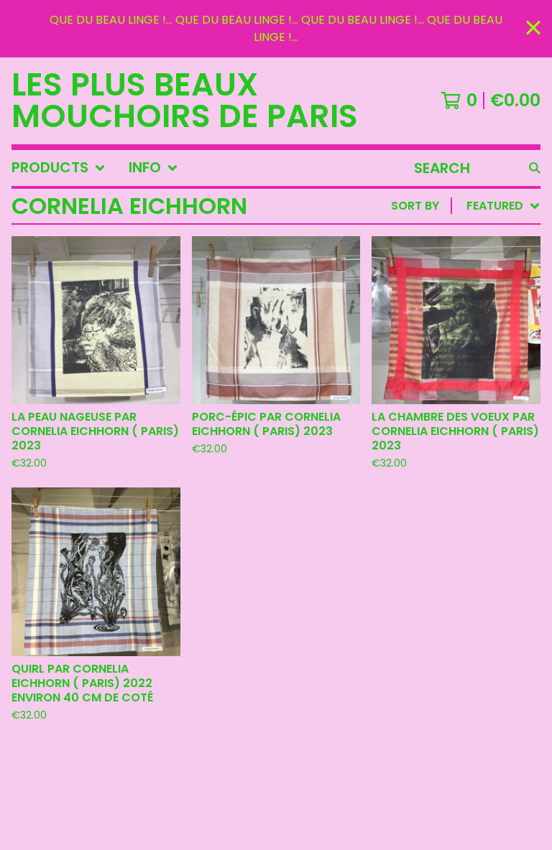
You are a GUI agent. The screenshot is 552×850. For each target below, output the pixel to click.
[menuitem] (59, 168)
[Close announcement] (533, 29)
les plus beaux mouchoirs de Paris (185, 101)
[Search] (534, 168)
